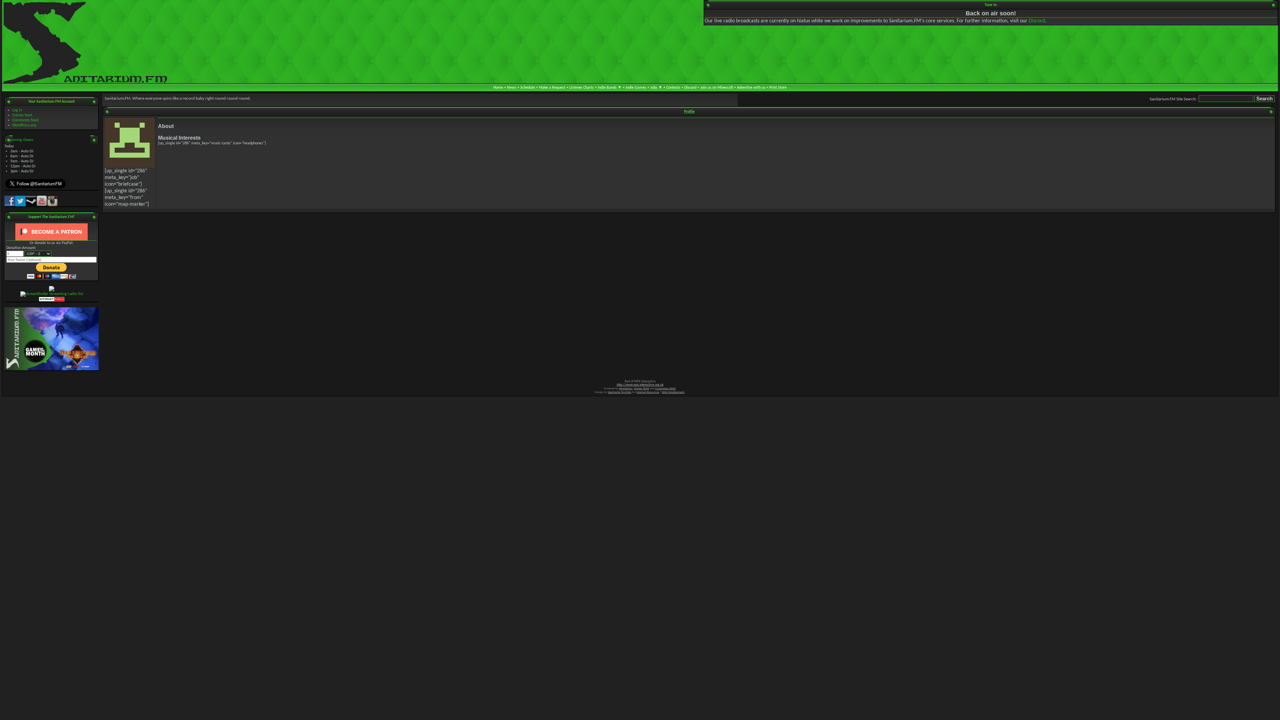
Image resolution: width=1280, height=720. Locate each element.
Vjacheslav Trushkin (619, 392)
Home (498, 88)
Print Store (778, 88)
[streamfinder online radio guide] (51, 294)
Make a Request (552, 88)
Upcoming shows (19, 140)
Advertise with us (751, 88)
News (511, 88)
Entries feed (22, 115)
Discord (1037, 21)
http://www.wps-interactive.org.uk (640, 384)
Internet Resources (647, 392)
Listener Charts (581, 88)
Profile (689, 112)
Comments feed (25, 120)
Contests (673, 88)
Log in (17, 110)
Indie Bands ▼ (610, 88)
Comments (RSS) (665, 388)
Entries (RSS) (641, 388)
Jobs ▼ (656, 88)
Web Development (673, 392)
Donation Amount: (21, 248)
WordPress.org (24, 125)
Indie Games (636, 88)
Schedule (527, 88)
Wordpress (626, 388)
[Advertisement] (689, 238)
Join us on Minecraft (716, 88)
